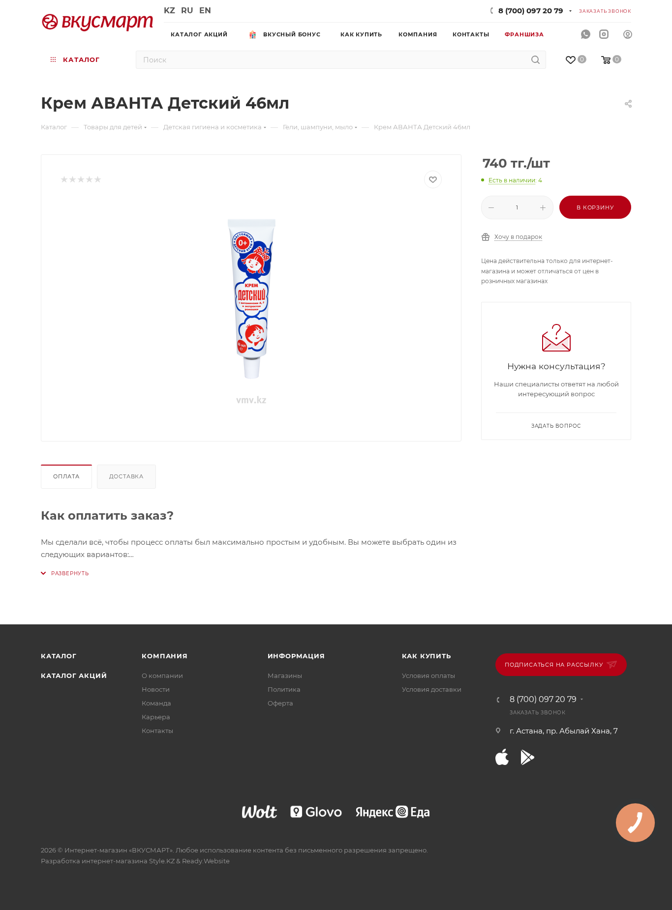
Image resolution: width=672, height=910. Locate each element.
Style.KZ (162, 861)
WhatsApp (585, 34)
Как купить (426, 656)
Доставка (126, 476)
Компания (164, 656)
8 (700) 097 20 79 (530, 10)
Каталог (59, 656)
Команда (156, 703)
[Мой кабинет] (627, 35)
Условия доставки (431, 689)
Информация (296, 656)
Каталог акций (74, 675)
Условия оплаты (428, 675)
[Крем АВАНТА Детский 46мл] (251, 311)
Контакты (157, 730)
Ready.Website (206, 861)
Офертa (280, 703)
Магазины (285, 675)
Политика (284, 689)
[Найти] (535, 60)
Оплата (66, 476)
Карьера (156, 717)
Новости (156, 689)
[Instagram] (604, 34)
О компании (162, 675)
